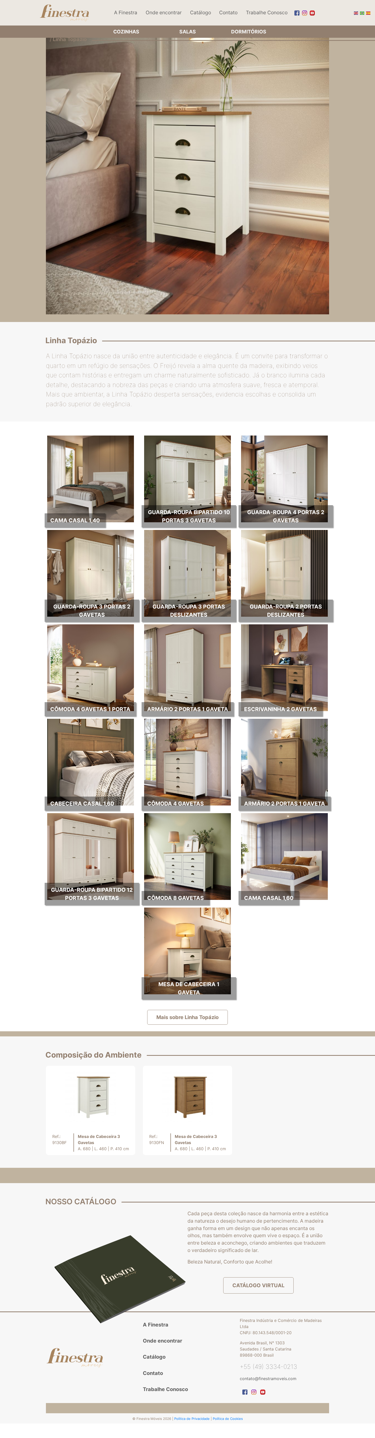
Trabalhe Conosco (267, 12)
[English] (356, 12)
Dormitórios (248, 32)
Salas (187, 32)
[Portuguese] (362, 12)
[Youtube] (311, 12)
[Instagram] (303, 12)
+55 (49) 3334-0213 (268, 1366)
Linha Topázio (70, 39)
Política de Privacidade (192, 1419)
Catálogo (200, 12)
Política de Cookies (228, 1419)
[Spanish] (368, 12)
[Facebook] (295, 12)
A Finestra (125, 12)
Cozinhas (126, 32)
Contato (228, 12)
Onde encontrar (164, 12)
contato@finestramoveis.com (268, 1378)
